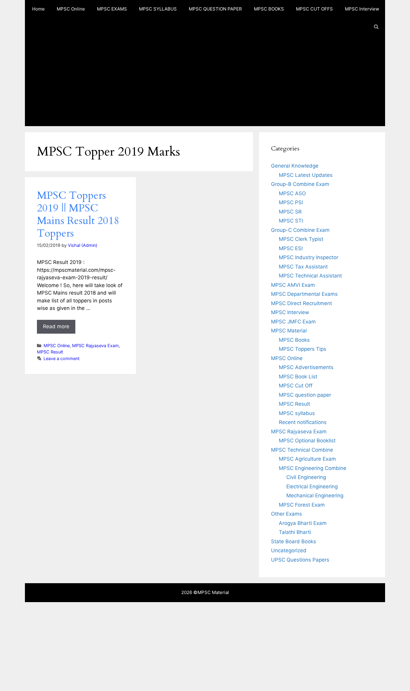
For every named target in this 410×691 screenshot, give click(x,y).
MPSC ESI (291, 248)
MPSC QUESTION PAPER (215, 9)
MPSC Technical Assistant (310, 276)
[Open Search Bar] (376, 27)
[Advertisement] (205, 81)
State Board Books (293, 541)
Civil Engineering (306, 477)
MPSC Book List (298, 377)
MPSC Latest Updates (306, 175)
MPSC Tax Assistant (303, 267)
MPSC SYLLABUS (158, 9)
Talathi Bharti (295, 532)
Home (38, 9)
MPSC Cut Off (295, 386)
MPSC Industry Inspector (308, 257)
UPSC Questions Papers (300, 560)
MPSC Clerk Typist (301, 239)
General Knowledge (294, 166)
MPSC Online (71, 9)
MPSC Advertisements (306, 367)
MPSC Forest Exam (302, 505)
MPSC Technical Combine (302, 450)
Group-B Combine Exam (300, 184)
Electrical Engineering (312, 486)
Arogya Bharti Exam (303, 523)
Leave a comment (62, 358)
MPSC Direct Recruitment (301, 303)
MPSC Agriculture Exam (307, 459)
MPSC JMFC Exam (293, 322)
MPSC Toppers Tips (302, 349)
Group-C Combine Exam (300, 230)
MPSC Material (289, 331)
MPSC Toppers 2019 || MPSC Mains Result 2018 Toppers (78, 214)
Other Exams (286, 514)
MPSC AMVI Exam (293, 285)
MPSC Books (294, 340)
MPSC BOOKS (269, 9)
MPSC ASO (292, 193)
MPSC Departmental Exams (304, 294)
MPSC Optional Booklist (307, 441)
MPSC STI (291, 221)
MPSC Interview (362, 9)
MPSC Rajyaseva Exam (95, 345)
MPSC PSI (291, 202)
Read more (56, 326)
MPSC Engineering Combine (312, 468)
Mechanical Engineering (314, 495)
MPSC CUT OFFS (314, 9)
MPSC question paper (305, 395)
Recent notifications (303, 422)
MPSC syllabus (297, 413)
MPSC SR (290, 212)
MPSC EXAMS (112, 9)
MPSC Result (50, 351)
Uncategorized (288, 550)
